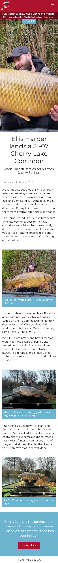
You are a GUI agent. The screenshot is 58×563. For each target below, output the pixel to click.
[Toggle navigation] (52, 6)
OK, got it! (29, 21)
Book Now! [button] (29, 545)
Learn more (48, 17)
